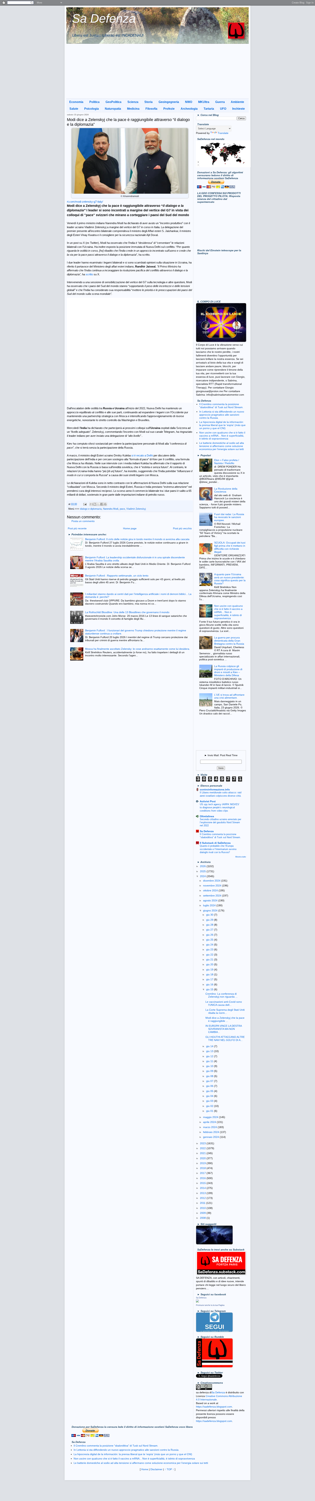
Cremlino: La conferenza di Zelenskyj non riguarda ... (221, 995)
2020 (203, 1158)
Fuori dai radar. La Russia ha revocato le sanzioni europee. (229, 517)
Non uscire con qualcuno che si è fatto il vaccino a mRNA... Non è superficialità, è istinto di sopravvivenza (222, 435)
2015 (203, 1183)
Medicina (133, 108)
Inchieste (238, 108)
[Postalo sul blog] (95, 504)
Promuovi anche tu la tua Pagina (210, 1305)
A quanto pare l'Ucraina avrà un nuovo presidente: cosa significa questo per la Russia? (230, 579)
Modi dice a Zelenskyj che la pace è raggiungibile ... (224, 1019)
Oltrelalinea (207, 816)
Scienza (132, 101)
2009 (203, 1212)
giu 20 (210, 964)
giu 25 (210, 939)
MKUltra (203, 101)
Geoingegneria (169, 101)
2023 (203, 1143)
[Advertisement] (157, 71)
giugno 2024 (210, 910)
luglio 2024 (209, 905)
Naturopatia (113, 108)
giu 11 (210, 1061)
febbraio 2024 (211, 1132)
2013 (203, 1193)
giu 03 (210, 1100)
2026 (203, 866)
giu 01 (210, 1110)
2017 (203, 1173)
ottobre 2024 (211, 890)
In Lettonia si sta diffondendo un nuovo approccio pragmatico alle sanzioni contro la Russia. (221, 414)
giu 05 (210, 1091)
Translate (223, 133)
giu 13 (210, 1051)
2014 (203, 1188)
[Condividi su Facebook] (102, 504)
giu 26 (210, 934)
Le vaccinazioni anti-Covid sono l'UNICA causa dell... (223, 1003)
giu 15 (210, 989)
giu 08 (210, 1076)
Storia (148, 101)
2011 (203, 1202)
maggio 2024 (211, 1117)
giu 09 (210, 1071)
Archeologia (189, 108)
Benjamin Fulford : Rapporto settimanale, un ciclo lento (116, 575)
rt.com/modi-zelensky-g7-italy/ (85, 201)
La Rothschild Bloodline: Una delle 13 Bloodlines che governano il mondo (127, 612)
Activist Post (208, 801)
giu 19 (210, 969)
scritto (89, 274)
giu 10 (210, 1066)
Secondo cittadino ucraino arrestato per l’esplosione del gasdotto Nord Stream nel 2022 (220, 822)
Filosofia (151, 108)
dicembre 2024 (212, 880)
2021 (203, 1153)
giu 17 (210, 979)
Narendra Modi (110, 509)
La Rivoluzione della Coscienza (225, 490)
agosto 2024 (210, 900)
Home (144, 1469)
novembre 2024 (212, 885)
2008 (203, 1217)
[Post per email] (84, 504)
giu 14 (210, 1046)
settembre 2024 (212, 895)
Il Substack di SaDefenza (215, 842)
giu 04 (210, 1096)
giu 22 (210, 954)
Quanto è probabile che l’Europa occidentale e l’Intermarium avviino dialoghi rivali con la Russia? (218, 849)
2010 (203, 1208)
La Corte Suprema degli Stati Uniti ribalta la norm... (225, 1011)
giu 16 (210, 984)
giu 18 (210, 974)
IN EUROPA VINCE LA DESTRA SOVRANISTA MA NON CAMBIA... (223, 1028)
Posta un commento (83, 521)
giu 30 (210, 914)
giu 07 (210, 1081)
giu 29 (210, 919)
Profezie (169, 108)
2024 (203, 876)
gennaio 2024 (211, 1136)
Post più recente (77, 528)
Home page (130, 528)
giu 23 (210, 949)
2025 (203, 871)
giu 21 (210, 959)
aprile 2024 (210, 1122)
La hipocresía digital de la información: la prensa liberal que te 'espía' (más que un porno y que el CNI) (222, 425)
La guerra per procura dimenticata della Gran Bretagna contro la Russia (229, 640)
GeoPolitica (113, 101)
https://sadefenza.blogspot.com (214, 1406)
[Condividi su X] (98, 504)
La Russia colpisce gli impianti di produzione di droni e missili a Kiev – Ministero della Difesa (228, 671)
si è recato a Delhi (142, 455)
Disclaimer (156, 1469)
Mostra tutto (240, 857)
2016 (203, 1178)
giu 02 (210, 1106)
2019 (203, 1163)
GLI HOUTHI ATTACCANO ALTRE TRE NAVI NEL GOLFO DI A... (225, 1038)
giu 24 (210, 944)
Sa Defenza (104, 18)
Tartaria (209, 108)
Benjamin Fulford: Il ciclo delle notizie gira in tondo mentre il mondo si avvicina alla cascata (137, 539)
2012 (203, 1198)
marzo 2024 (210, 1127)
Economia (76, 101)
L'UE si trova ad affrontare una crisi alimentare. (229, 696)
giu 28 (210, 924)
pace (122, 509)
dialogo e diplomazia (91, 509)
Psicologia (91, 108)
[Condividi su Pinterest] (105, 504)
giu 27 (210, 929)
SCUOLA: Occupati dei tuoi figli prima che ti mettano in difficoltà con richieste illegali (229, 547)
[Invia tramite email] (91, 504)
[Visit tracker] (223, 166)
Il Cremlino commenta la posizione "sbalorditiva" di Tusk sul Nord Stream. (221, 406)
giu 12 (210, 1056)
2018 (203, 1168)
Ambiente (237, 101)
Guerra (220, 101)
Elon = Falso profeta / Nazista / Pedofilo (226, 462)
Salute (73, 108)
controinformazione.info (215, 789)
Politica (94, 101)
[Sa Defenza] (197, 1301)
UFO (223, 108)
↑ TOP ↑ (169, 1469)
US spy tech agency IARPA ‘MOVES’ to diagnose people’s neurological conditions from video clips (220, 807)
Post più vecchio (182, 528)
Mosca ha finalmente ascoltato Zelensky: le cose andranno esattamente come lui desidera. (137, 648)
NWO (188, 101)
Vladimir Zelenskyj (136, 509)
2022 (203, 1148)
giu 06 (210, 1085)
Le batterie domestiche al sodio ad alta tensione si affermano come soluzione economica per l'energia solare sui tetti (221, 446)
